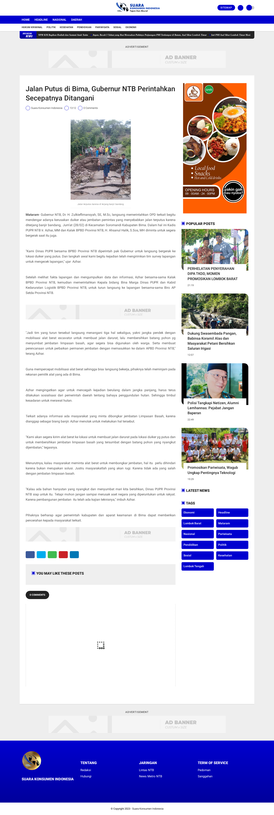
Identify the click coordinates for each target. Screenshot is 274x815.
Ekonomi (131, 27)
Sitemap (226, 7)
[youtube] (37, 8)
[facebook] (21, 8)
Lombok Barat (192, 523)
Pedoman (204, 770)
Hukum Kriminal (32, 27)
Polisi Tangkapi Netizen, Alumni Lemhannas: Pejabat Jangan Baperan (213, 408)
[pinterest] (63, 554)
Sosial (117, 27)
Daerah (76, 19)
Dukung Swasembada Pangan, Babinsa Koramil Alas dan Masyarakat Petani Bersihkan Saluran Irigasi (212, 341)
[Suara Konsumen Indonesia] (137, 13)
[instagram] (31, 8)
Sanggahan (205, 776)
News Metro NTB (150, 776)
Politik (51, 27)
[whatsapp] (52, 554)
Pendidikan (84, 27)
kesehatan (225, 555)
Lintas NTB (146, 770)
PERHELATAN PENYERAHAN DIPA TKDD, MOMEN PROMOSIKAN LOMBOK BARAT (213, 273)
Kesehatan (66, 27)
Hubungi (85, 776)
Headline (41, 19)
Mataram (224, 523)
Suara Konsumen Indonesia (147, 808)
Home (26, 19)
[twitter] (26, 8)
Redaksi (85, 770)
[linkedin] (74, 554)
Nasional (59, 19)
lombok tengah (194, 566)
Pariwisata (102, 27)
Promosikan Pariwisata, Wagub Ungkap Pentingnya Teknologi (213, 470)
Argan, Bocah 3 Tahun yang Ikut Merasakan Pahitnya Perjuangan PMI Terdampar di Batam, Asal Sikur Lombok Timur (133, 35)
